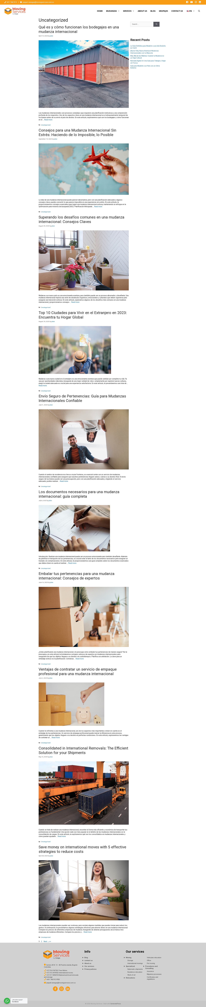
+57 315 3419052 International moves (59, 973)
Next (46, 941)
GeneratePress (115, 1004)
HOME (100, 11)
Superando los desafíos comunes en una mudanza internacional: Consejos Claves (81, 219)
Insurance (150, 971)
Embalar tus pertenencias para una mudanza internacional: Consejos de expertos (76, 576)
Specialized (130, 966)
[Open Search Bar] (199, 11)
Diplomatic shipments (135, 969)
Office (149, 960)
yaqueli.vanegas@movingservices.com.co (38, 2)
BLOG (152, 11)
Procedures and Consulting (151, 967)
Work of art (131, 975)
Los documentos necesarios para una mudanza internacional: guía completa (79, 494)
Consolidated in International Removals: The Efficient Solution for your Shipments (83, 750)
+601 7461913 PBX (53, 979)
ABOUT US (142, 11)
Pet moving (151, 963)
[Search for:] (141, 24)
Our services (89, 966)
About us (87, 963)
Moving (128, 958)
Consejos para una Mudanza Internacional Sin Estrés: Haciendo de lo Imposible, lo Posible (77, 132)
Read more (48, 120)
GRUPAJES (163, 11)
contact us (88, 960)
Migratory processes (154, 974)
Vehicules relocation (154, 958)
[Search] (156, 24)
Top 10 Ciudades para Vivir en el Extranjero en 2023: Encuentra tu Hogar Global (83, 315)
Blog (86, 958)
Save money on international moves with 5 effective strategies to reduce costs (82, 849)
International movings (135, 963)
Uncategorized (45, 125)
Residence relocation (134, 972)
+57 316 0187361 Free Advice (56, 970)
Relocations (130, 978)
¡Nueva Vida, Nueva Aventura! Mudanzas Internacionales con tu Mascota (144, 52)
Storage (130, 960)
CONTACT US (177, 11)
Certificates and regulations (152, 978)
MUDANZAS (111, 11)
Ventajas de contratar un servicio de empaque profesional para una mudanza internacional (78, 671)
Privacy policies (90, 969)
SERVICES (127, 11)
